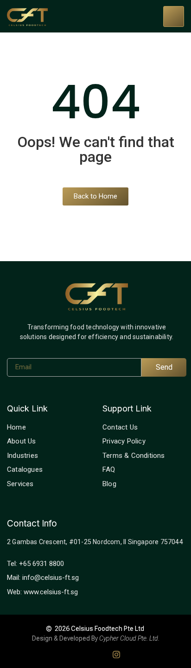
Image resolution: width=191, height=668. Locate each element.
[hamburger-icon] (173, 16)
